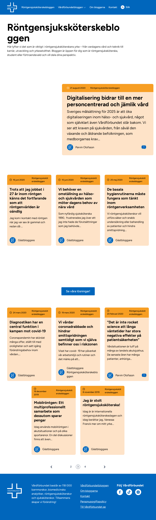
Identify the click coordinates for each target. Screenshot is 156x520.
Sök (128, 7)
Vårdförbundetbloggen (70, 7)
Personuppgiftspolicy (93, 501)
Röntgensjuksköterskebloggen (37, 7)
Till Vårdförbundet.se (93, 507)
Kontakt (113, 7)
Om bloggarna (97, 7)
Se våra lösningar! (78, 291)
